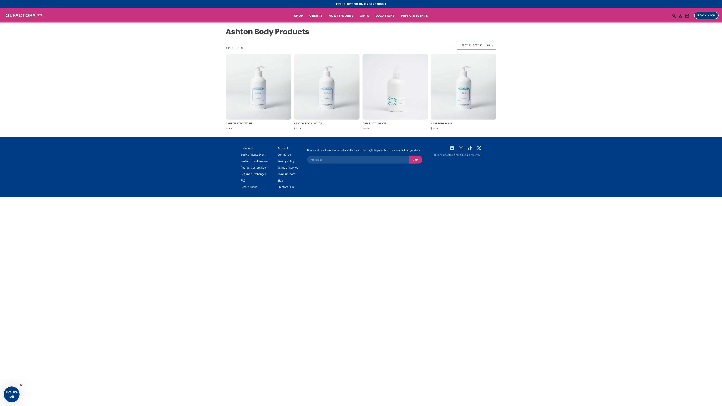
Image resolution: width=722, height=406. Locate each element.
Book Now (706, 15)
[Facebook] (452, 148)
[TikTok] (470, 148)
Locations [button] (384, 16)
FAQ (243, 180)
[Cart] (687, 15)
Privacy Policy (286, 161)
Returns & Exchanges (253, 174)
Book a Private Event (253, 154)
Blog (280, 180)
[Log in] (680, 16)
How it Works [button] (340, 16)
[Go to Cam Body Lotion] (395, 87)
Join (416, 159)
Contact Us (284, 154)
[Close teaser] (21, 384)
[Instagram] (461, 148)
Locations (247, 148)
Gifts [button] (364, 16)
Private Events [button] (414, 16)
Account (283, 148)
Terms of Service (288, 167)
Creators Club (286, 187)
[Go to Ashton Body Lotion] (326, 87)
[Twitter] (479, 148)
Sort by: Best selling (476, 45)
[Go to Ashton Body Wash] (258, 87)
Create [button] (315, 16)
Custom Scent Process (254, 161)
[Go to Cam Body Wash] (463, 87)
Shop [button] (298, 16)
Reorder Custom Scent (254, 167)
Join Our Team (286, 174)
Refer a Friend (249, 187)
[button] (674, 16)
